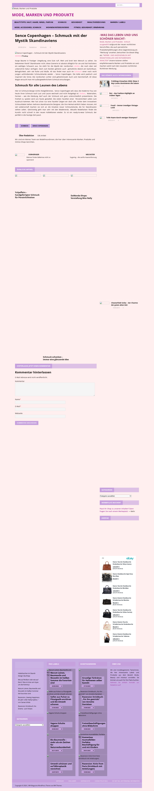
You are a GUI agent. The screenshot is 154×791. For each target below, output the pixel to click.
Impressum (60, 781)
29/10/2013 (114, 98)
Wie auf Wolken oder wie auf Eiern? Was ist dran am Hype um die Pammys (28, 682)
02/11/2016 (55, 750)
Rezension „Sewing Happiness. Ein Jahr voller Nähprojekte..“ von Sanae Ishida (29, 699)
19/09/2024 (87, 772)
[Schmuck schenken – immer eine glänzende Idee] (56, 264)
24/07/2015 (55, 772)
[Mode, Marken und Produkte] (24, 8)
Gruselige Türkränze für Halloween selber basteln (92, 680)
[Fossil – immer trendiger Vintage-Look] (104, 108)
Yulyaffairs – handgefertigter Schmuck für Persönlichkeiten (27, 195)
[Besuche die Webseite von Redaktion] (16, 146)
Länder (77, 66)
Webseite (18, 413)
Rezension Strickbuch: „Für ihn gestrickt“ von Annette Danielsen (92, 701)
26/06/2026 (55, 686)
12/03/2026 (116, 86)
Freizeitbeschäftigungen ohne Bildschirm (93, 724)
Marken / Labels (117, 22)
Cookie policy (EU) (101, 781)
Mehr (133, 511)
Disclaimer (72, 781)
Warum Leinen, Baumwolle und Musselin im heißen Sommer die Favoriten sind (29, 691)
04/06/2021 (55, 729)
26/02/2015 (111, 120)
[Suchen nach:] (128, 5)
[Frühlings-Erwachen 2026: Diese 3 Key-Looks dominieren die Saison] (104, 83)
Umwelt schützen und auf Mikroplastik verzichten (61, 766)
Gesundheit (76, 22)
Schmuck (62, 22)
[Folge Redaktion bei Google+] (27, 146)
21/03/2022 (55, 707)
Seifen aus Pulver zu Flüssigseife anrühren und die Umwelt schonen (60, 701)
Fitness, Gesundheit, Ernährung (89, 27)
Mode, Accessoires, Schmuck (28, 27)
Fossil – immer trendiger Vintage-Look (124, 106)
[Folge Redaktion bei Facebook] (19, 146)
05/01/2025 (87, 750)
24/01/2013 (115, 110)
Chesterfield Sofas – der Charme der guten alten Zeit (124, 304)
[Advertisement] (119, 538)
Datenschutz (85, 781)
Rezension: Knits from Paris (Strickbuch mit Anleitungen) (92, 766)
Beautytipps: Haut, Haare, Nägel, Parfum (33, 22)
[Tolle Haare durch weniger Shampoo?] (102, 207)
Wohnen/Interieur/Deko (57, 27)
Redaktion (33, 47)
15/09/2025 (87, 707)
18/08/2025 (87, 729)
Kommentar (20, 381)
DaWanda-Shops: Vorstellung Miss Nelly (81, 196)
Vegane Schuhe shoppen (57, 724)
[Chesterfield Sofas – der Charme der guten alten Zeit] (104, 392)
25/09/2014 (22, 47)
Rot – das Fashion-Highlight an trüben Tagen (122, 94)
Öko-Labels (54, 664)
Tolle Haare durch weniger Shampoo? (121, 117)
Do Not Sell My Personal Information (126, 781)
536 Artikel (42, 135)
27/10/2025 (87, 686)
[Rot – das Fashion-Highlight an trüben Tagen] (104, 95)
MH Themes (58, 786)
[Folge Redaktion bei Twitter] (23, 146)
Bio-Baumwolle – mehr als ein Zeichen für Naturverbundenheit (60, 743)
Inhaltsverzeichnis (96, 22)
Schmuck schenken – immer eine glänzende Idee (56, 358)
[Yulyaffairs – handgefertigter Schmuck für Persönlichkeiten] (28, 182)
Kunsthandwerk (88, 664)
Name (17, 399)
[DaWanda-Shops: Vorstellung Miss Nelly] (84, 183)
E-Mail (17, 406)
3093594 (18, 56)
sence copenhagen (40, 126)
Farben (82, 93)
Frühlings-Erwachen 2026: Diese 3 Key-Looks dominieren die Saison (125, 82)
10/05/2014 (116, 308)
